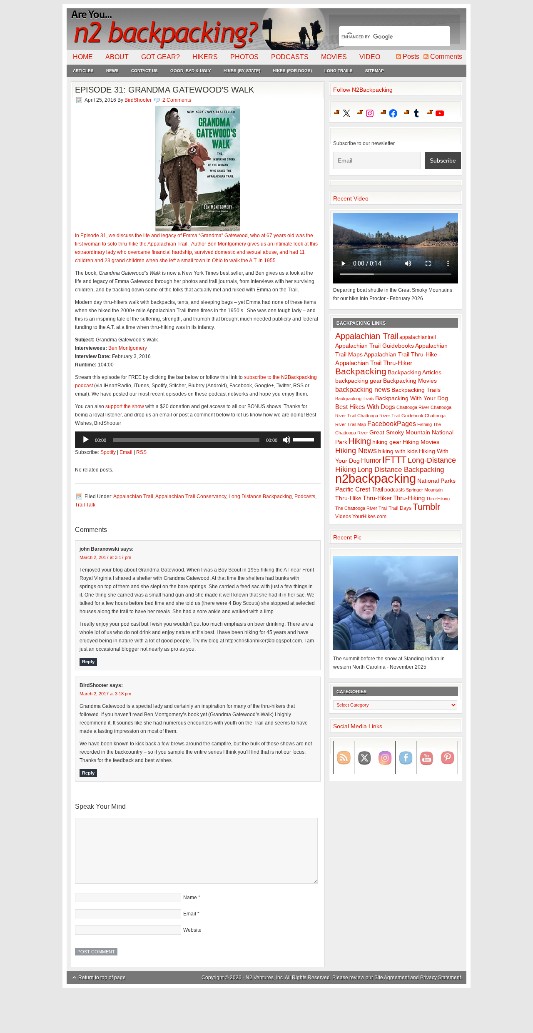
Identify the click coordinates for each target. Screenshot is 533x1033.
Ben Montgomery (127, 348)
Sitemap (374, 70)
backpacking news (362, 389)
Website (192, 930)
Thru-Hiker (377, 497)
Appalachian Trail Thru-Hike (400, 354)
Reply (88, 661)
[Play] (86, 440)
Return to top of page (102, 977)
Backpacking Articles (414, 372)
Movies (334, 56)
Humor (371, 460)
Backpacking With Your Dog (411, 398)
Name (190, 897)
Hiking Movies (421, 442)
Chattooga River (412, 407)
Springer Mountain (424, 489)
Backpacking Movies (410, 381)
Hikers (205, 56)
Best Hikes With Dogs (365, 406)
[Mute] (286, 440)
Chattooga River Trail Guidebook (390, 415)
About (117, 56)
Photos (244, 56)
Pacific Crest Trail (359, 489)
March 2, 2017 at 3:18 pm (105, 693)
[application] (198, 439)
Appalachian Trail (133, 496)
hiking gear (386, 442)
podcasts (394, 490)
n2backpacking (375, 478)
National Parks (436, 481)
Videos (343, 516)
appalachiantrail (417, 337)
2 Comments (176, 100)
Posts (411, 56)
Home (83, 56)
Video (369, 56)
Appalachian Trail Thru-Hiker (373, 362)
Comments (446, 56)
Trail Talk (85, 505)
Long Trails (338, 70)
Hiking (360, 441)
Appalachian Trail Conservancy (190, 496)
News (112, 70)
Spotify (108, 452)
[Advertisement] (266, 1011)
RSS (141, 452)
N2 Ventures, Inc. (265, 977)
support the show (124, 406)
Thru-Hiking (409, 497)
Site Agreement (391, 977)
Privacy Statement (440, 977)
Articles (83, 70)
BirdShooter (138, 100)
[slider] (304, 438)
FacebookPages (391, 423)
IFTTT (394, 459)
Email (126, 452)
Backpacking (360, 371)
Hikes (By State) (242, 70)
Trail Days (400, 508)
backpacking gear (358, 381)
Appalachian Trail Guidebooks (374, 345)
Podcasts (290, 56)
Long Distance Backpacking (260, 496)
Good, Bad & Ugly (190, 70)
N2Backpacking (197, 29)
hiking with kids (398, 451)
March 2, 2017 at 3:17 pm (105, 557)
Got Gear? (160, 56)
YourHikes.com (369, 516)
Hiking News (356, 450)
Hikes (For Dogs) (292, 70)
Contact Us (144, 70)
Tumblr (426, 506)
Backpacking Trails (416, 389)
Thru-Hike (348, 498)
